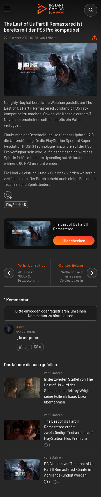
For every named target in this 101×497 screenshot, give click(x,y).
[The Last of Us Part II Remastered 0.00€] (28, 233)
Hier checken (74, 240)
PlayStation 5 (16, 205)
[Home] (50, 9)
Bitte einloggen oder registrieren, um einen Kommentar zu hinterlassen (50, 313)
